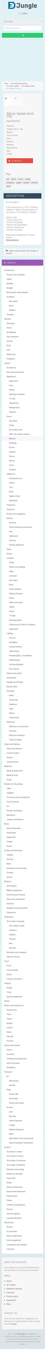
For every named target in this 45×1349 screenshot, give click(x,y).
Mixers (12, 713)
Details (9, 988)
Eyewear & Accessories (17, 868)
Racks (11, 598)
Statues (12, 310)
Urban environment (14, 1187)
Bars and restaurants (15, 372)
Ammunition (12, 886)
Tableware (13, 536)
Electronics (9, 1222)
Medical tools (12, 775)
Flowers (10, 1041)
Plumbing (10, 691)
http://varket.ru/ (12, 240)
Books (12, 447)
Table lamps (14, 651)
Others (12, 390)
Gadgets (10, 793)
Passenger (13, 1098)
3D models (11, 1285)
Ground (10, 1107)
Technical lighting (16, 664)
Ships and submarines (16, 899)
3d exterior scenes (14, 1152)
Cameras (10, 1249)
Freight (12, 1125)
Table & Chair (14, 496)
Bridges (10, 288)
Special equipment (14, 996)
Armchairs (13, 580)
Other (11, 571)
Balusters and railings (15, 1169)
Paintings (13, 443)
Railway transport (16, 1129)
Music (6, 824)
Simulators (11, 1067)
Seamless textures (14, 1289)
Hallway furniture (16, 593)
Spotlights (13, 642)
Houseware (11, 678)
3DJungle (21, 1334)
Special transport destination (21, 1143)
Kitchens (12, 523)
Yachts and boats (16, 1103)
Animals (7, 319)
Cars (11, 1112)
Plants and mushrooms (14, 1005)
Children (10, 855)
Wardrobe (13, 500)
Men (11, 943)
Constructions (12, 762)
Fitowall (10, 1036)
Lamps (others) (15, 647)
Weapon (7, 881)
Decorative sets (15, 430)
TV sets (12, 399)
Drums (9, 846)
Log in (24, 13)
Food (6, 961)
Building (10, 283)
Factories (10, 1292)
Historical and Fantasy (16, 895)
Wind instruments (14, 828)
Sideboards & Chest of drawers (22, 624)
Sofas (11, 562)
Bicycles (12, 1116)
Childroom (11, 474)
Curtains (12, 469)
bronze (26, 183)
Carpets (12, 452)
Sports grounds (13, 1063)
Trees (9, 1014)
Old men (12, 948)
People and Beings (14, 810)
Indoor (9, 1019)
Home (9, 328)
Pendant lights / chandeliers (20, 655)
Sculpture (11, 297)
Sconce (12, 638)
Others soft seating (17, 567)
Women (10, 859)
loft (7, 179)
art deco (34, 183)
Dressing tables (15, 620)
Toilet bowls (14, 717)
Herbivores (11, 354)
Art (8, 806)
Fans (11, 385)
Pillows (12, 461)
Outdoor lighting (13, 1214)
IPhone (10, 1227)
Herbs (9, 1032)
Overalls (10, 872)
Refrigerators (14, 407)
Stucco (12, 456)
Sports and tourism (12, 1045)
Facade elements (14, 1218)
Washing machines (17, 394)
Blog (8, 1304)
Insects (10, 341)
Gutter (9, 1183)
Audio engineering (14, 1236)
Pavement (11, 1178)
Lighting (10, 633)
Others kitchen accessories (20, 527)
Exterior (7, 1147)
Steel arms (11, 912)
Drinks (9, 974)
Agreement (11, 1300)
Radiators (13, 704)
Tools (9, 992)
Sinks (11, 709)
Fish (8, 350)
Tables (12, 607)
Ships (9, 1090)
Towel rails (13, 700)
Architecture (9, 270)
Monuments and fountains (17, 292)
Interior (7, 363)
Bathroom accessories (18, 726)
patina (19, 183)
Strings (9, 841)
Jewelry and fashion (15, 819)
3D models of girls (16, 926)
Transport (8, 1072)
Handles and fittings (15, 682)
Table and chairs (16, 602)
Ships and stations (14, 748)
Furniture (10, 558)
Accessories (12, 1231)
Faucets (12, 540)
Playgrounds (12, 1196)
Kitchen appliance (16, 545)
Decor (9, 416)
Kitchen (10, 518)
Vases (11, 425)
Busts (11, 306)
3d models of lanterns (16, 1165)
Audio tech (13, 381)
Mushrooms (12, 1010)
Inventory (11, 1054)
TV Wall (12, 616)
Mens (9, 864)
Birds (9, 345)
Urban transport (15, 1121)
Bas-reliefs (13, 301)
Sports (9, 877)
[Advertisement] (22, 60)
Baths (11, 695)
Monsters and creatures (17, 952)
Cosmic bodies (13, 753)
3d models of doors (15, 1156)
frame (13, 179)
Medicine (8, 766)
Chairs (11, 611)
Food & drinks (12, 970)
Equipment (11, 837)
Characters (8, 917)
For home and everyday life (18, 797)
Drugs (9, 779)
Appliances (11, 376)
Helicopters (14, 1081)
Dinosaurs (11, 323)
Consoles (13, 576)
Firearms (10, 903)
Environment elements (16, 1191)
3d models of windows (16, 1160)
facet (8, 186)
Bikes (11, 1134)
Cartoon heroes (13, 957)
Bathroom (11, 722)
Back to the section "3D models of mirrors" (22, 252)
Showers (12, 731)
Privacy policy (12, 1296)
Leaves (10, 1028)
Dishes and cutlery (14, 673)
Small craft (13, 1094)
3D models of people (15, 921)
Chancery (11, 509)
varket (27, 179)
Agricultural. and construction (21, 1138)
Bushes (10, 1023)
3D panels (13, 421)
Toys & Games (13, 802)
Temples (10, 314)
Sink (10, 531)
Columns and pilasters (16, 1205)
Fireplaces (11, 505)
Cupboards (13, 629)
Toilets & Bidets (15, 740)
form (14, 1324)
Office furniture (15, 589)
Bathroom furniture (17, 735)
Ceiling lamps (14, 660)
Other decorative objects (19, 434)
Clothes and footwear (13, 850)
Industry (7, 983)
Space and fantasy (12, 744)
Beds (11, 492)
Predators (11, 359)
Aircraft (12, 1085)
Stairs (9, 549)
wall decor (10, 183)
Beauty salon (12, 686)
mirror (20, 179)
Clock (11, 465)
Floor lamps (14, 669)
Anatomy (13, 930)
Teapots (12, 412)
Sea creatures (12, 337)
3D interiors (11, 368)
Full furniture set (15, 478)
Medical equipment (15, 771)
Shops (9, 554)
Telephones (14, 403)
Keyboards (11, 833)
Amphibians (11, 332)
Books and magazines (16, 514)
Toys (11, 487)
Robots (10, 757)
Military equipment (14, 890)
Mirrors (12, 438)
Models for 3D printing (13, 784)
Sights (9, 279)
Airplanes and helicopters (17, 908)
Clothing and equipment (16, 1059)
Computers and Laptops (17, 1245)
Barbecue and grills (15, 1174)
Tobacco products (14, 979)
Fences (10, 1209)
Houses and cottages (16, 275)
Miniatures (11, 815)
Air (8, 1076)
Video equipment (14, 1240)
